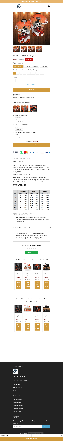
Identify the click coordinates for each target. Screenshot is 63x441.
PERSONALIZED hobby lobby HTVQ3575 (26, 132)
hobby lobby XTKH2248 (46, 274)
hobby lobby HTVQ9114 (21, 124)
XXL (29, 73)
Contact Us (16, 384)
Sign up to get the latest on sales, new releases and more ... (30, 422)
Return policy (17, 412)
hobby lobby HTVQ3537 (18, 274)
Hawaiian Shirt (22, 63)
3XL (33, 73)
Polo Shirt (35, 66)
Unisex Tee (44, 66)
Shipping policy (18, 406)
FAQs (14, 390)
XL (24, 73)
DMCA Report (23, 433)
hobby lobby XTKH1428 (27, 274)
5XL (42, 73)
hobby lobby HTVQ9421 (21, 115)
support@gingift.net (19, 376)
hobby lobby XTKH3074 (37, 274)
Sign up (45, 426)
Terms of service (18, 409)
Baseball (27, 66)
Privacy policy (17, 402)
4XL (37, 73)
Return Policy (17, 387)
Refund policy (17, 399)
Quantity (15, 77)
